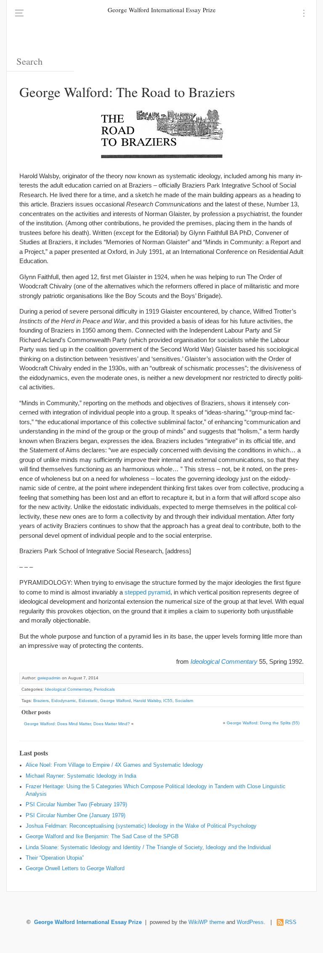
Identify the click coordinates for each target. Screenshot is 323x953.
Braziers (41, 700)
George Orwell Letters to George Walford (75, 868)
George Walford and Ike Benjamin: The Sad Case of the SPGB (102, 836)
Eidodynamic (63, 700)
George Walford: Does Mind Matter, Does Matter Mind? (77, 723)
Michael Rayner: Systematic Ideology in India (81, 776)
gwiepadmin (49, 678)
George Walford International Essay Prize (162, 9)
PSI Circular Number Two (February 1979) (76, 805)
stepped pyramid (147, 592)
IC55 (167, 700)
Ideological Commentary (68, 689)
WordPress (250, 922)
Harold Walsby (147, 700)
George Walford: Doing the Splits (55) (263, 723)
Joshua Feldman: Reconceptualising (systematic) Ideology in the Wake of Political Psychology (141, 826)
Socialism (184, 700)
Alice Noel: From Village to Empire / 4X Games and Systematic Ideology (114, 765)
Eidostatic (88, 700)
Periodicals (104, 689)
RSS (291, 922)
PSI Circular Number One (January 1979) (75, 815)
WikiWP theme (206, 922)
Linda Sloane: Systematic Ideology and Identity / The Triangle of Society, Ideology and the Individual (148, 847)
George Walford (115, 700)
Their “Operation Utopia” (55, 858)
